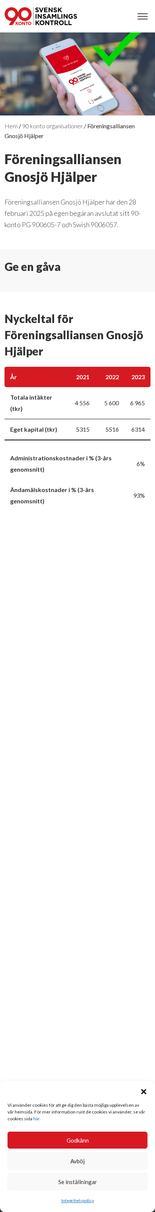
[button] (143, 1090)
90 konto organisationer (52, 125)
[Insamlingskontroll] (41, 16)
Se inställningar (77, 1181)
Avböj (77, 1161)
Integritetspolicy (77, 1200)
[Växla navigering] (142, 16)
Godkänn (78, 1140)
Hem (11, 125)
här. (37, 1118)
